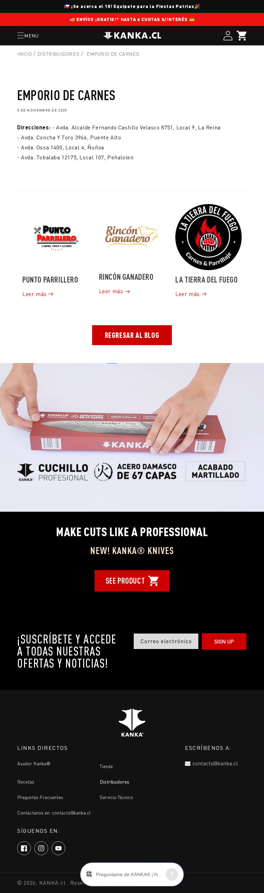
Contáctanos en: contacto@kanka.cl (54, 813)
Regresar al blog (132, 335)
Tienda (106, 766)
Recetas (25, 782)
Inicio (25, 54)
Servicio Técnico (116, 797)
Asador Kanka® (34, 763)
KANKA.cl (53, 882)
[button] (27, 35)
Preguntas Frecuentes (40, 797)
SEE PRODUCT (125, 580)
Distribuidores (58, 54)
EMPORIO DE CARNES (113, 54)
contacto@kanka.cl (215, 763)
